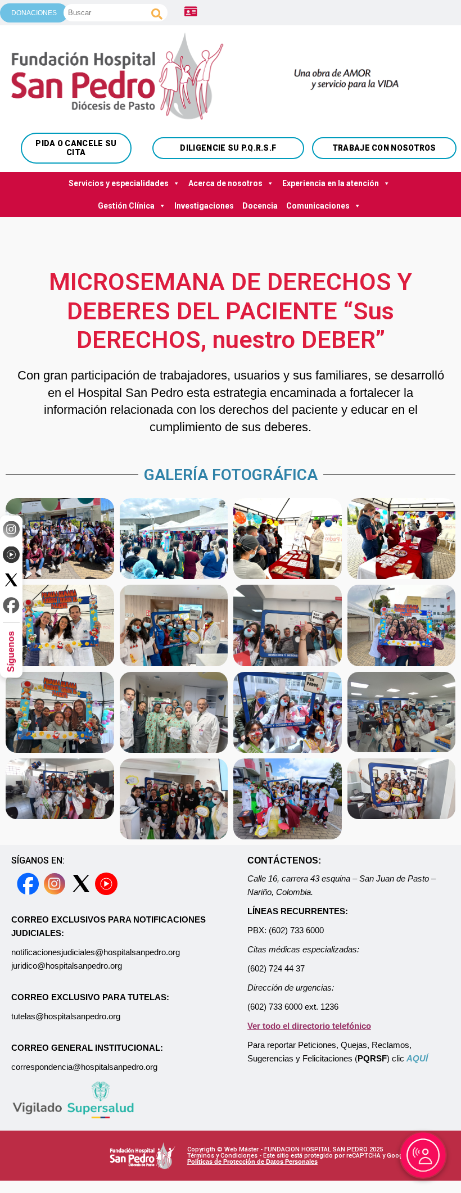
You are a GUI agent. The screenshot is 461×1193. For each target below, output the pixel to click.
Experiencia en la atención (330, 183)
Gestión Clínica (126, 205)
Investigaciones (204, 205)
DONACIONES (34, 13)
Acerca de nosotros (225, 183)
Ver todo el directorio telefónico (309, 1026)
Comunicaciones (318, 205)
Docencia (260, 205)
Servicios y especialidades (119, 183)
